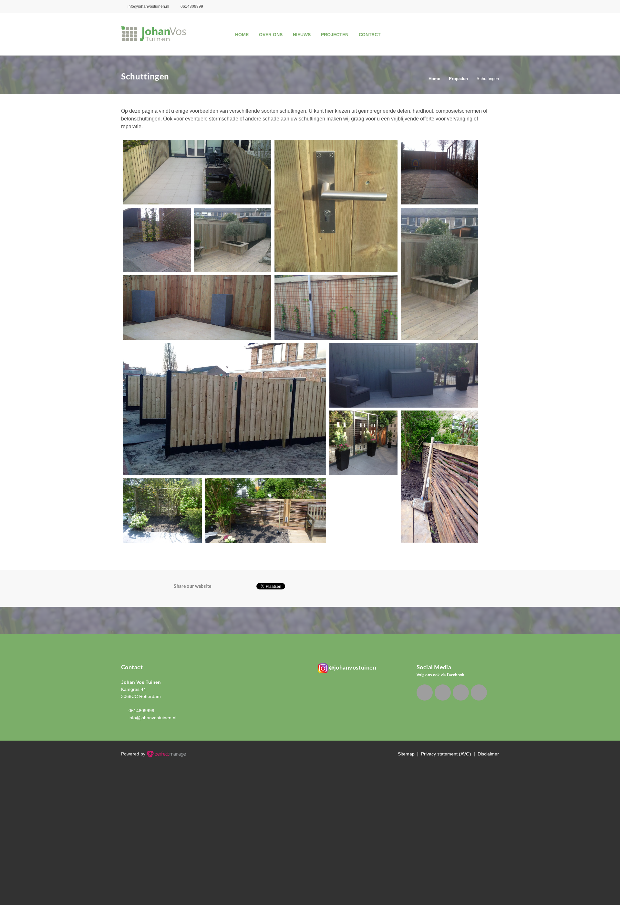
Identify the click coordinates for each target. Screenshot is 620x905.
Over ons (271, 34)
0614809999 (141, 710)
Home (242, 34)
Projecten (334, 34)
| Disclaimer (485, 753)
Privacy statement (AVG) (446, 753)
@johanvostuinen (352, 668)
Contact (370, 34)
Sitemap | (409, 753)
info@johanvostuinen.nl (148, 6)
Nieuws (302, 34)
